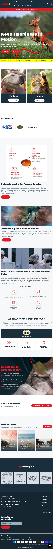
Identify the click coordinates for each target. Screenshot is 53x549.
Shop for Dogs (13, 100)
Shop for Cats (39, 100)
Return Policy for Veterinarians (9, 539)
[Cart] (50, 4)
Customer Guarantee (46, 538)
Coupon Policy (36, 538)
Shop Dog (5, 51)
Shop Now (5, 197)
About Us (16, 5)
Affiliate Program (47, 512)
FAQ (22, 5)
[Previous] (23, 57)
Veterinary (25, 2)
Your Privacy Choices (23, 539)
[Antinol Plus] (5, 4)
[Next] (29, 57)
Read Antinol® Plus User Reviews (41, 405)
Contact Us (28, 5)
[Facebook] (1, 535)
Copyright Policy (27, 538)
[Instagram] (7, 535)
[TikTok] (4, 535)
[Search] (44, 4)
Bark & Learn (33, 2)
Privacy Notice (17, 538)
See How (35, 9)
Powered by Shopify (30, 544)
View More (47, 426)
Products (16, 2)
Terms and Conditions (6, 538)
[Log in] (47, 4)
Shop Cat (15, 51)
